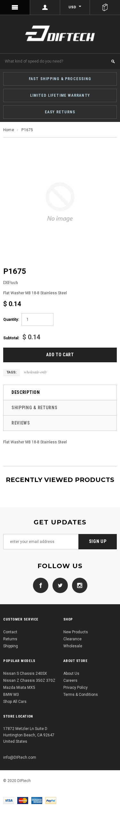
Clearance (72, 639)
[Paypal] (50, 800)
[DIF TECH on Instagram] (78, 585)
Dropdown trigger (45, 7)
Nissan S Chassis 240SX (25, 673)
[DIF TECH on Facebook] (40, 585)
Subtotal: (11, 338)
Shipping (10, 646)
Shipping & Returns (35, 407)
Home (8, 130)
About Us (71, 673)
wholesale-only (35, 371)
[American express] (36, 800)
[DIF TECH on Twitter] (58, 585)
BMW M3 (11, 694)
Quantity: (11, 319)
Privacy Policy (75, 687)
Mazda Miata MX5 (19, 687)
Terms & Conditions (80, 694)
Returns (10, 639)
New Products (75, 632)
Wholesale (72, 646)
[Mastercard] (22, 800)
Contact (10, 632)
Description (26, 392)
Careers (70, 680)
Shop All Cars (15, 701)
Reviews (21, 422)
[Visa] (8, 800)
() (105, 7)
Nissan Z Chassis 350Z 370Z (29, 680)
